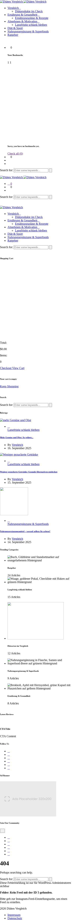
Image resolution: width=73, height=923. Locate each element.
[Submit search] (50, 170)
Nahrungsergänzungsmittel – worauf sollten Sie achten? (25, 531)
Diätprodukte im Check (29, 11)
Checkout (6, 368)
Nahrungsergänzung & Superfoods (28, 31)
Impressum (13, 914)
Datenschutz (14, 918)
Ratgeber (12, 34)
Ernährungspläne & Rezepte (31, 18)
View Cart (18, 368)
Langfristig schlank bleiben (31, 24)
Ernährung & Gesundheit (22, 14)
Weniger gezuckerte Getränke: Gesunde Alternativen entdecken (28, 472)
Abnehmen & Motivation (22, 21)
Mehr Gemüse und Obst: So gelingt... (16, 437)
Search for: (7, 170)
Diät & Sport (15, 28)
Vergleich (13, 8)
